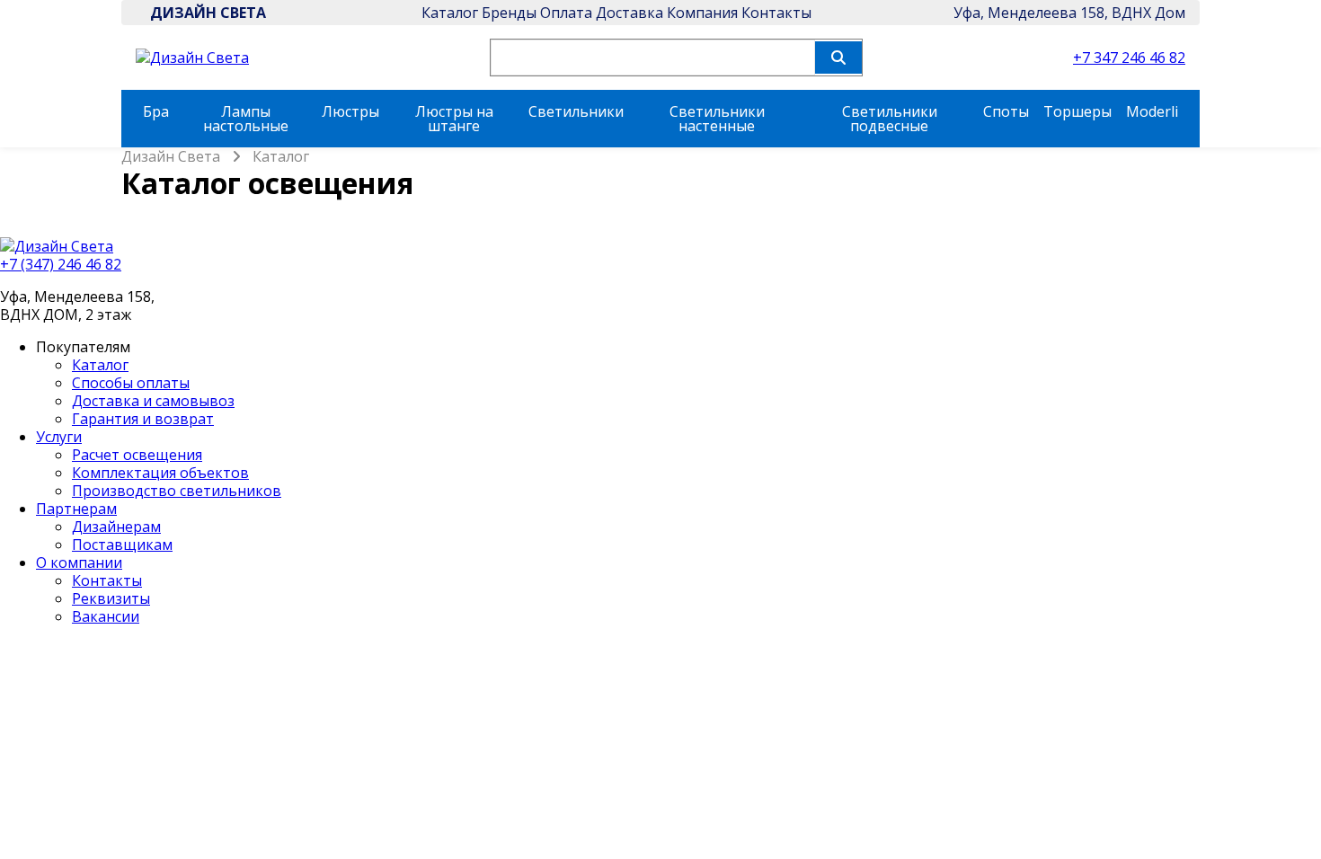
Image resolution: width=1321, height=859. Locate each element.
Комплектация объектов (160, 473)
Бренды (509, 12)
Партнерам (76, 508)
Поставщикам (122, 544)
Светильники (576, 111)
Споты (1006, 111)
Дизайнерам (116, 526)
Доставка (629, 12)
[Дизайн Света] (660, 246)
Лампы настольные (245, 119)
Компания (702, 12)
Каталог (449, 12)
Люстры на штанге (454, 119)
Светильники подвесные (889, 119)
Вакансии (105, 616)
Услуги (59, 437)
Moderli (1152, 111)
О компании (79, 562)
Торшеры (1077, 111)
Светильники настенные (717, 119)
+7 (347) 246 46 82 (60, 264)
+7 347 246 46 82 (1129, 57)
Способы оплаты (131, 383)
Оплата (566, 12)
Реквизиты (111, 598)
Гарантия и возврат (143, 419)
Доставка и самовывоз (153, 401)
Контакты (776, 12)
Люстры (350, 111)
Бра (156, 111)
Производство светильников (176, 490)
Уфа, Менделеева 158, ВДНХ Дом (1069, 13)
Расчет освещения (137, 455)
